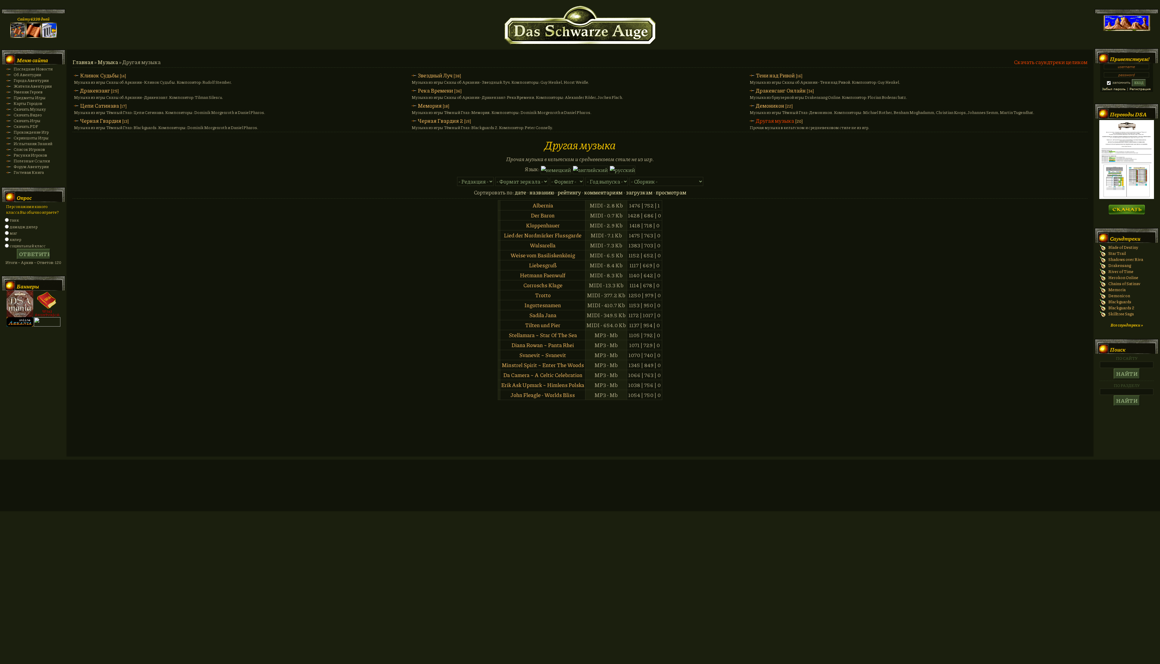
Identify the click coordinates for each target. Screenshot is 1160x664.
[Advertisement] (580, 491)
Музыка (108, 62)
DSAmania (20, 304)
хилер (15, 239)
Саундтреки (1125, 238)
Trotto (543, 295)
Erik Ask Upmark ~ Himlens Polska (542, 385)
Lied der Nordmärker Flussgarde (543, 235)
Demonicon (1119, 295)
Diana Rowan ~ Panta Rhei (542, 345)
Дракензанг (95, 90)
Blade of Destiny (1123, 247)
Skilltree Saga (1121, 314)
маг (13, 233)
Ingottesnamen (542, 305)
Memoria (1117, 289)
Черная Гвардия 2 (440, 121)
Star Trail (1117, 253)
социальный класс (28, 246)
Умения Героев (28, 92)
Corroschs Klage (542, 285)
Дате (520, 192)
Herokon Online (1123, 277)
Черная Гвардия (100, 121)
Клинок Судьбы (99, 75)
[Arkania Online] (20, 325)
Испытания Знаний (33, 143)
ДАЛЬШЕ (1126, 207)
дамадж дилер (23, 226)
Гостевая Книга (29, 172)
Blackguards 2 (1121, 308)
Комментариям (603, 192)
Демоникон (770, 105)
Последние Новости (33, 69)
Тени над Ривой (775, 75)
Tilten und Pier (542, 325)
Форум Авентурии (31, 166)
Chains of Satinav (1124, 283)
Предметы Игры (30, 97)
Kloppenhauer (543, 225)
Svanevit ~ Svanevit (542, 355)
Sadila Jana (542, 315)
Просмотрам (671, 192)
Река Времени (435, 90)
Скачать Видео (28, 115)
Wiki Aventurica (47, 304)
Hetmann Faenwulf (543, 275)
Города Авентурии (31, 80)
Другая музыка (775, 121)
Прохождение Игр (31, 132)
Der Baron (543, 215)
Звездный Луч (435, 75)
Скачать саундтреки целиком (1051, 62)
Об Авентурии (27, 74)
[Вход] (49, 36)
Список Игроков (29, 149)
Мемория (430, 105)
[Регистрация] (33, 36)
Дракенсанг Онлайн (781, 90)
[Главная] (17, 36)
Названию (542, 192)
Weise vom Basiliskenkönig (543, 255)
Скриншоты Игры (31, 138)
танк (14, 220)
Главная (82, 62)
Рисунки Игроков (30, 155)
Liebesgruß (543, 265)
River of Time (1120, 271)
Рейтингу (569, 192)
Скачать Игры (27, 120)
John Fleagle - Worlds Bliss (543, 395)
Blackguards (1119, 301)
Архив (27, 262)
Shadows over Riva (1125, 259)
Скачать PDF (26, 126)
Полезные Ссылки (32, 161)
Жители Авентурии (33, 86)
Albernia (543, 205)
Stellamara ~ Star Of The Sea (543, 335)
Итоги (11, 262)
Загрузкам (639, 192)
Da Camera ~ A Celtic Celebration (542, 375)
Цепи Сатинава (99, 105)
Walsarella (543, 245)
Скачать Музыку (30, 109)
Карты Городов (28, 103)
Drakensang (1119, 265)
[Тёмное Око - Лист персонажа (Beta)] (1126, 197)
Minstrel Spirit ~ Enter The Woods (543, 365)
